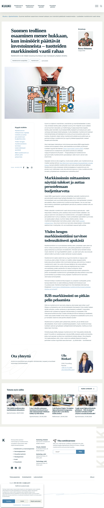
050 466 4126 (17, 483)
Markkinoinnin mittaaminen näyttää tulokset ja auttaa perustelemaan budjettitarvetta (22, 135)
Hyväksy (8, 501)
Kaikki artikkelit (86, 389)
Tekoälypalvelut (18, 456)
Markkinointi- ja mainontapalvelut (24, 449)
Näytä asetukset (36, 501)
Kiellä (22, 501)
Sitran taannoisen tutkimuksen (73, 148)
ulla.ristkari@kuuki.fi (67, 370)
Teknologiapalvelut (19, 451)
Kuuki (16, 459)
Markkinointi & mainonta (18, 6)
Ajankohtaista (13, 16)
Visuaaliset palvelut (52, 6)
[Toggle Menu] (96, 6)
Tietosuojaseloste (26, 505)
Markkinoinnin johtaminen (30, 6)
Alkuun (92, 477)
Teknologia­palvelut (41, 6)
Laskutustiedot (38, 477)
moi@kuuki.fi (26, 483)
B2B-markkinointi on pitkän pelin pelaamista (22, 155)
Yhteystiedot (18, 462)
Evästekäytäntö (17, 505)
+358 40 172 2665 (66, 367)
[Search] (101, 6)
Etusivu (5, 16)
